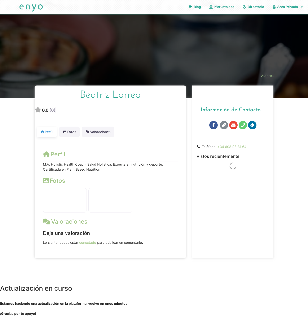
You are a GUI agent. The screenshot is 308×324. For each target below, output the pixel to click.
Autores (267, 76)
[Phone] (243, 125)
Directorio (256, 7)
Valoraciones (69, 221)
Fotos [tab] (71, 132)
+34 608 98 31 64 (231, 147)
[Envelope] (233, 125)
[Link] (224, 125)
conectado (87, 242)
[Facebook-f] (213, 125)
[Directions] (252, 125)
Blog (197, 7)
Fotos (57, 180)
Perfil (57, 154)
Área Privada (287, 7)
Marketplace (224, 7)
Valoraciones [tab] (100, 132)
